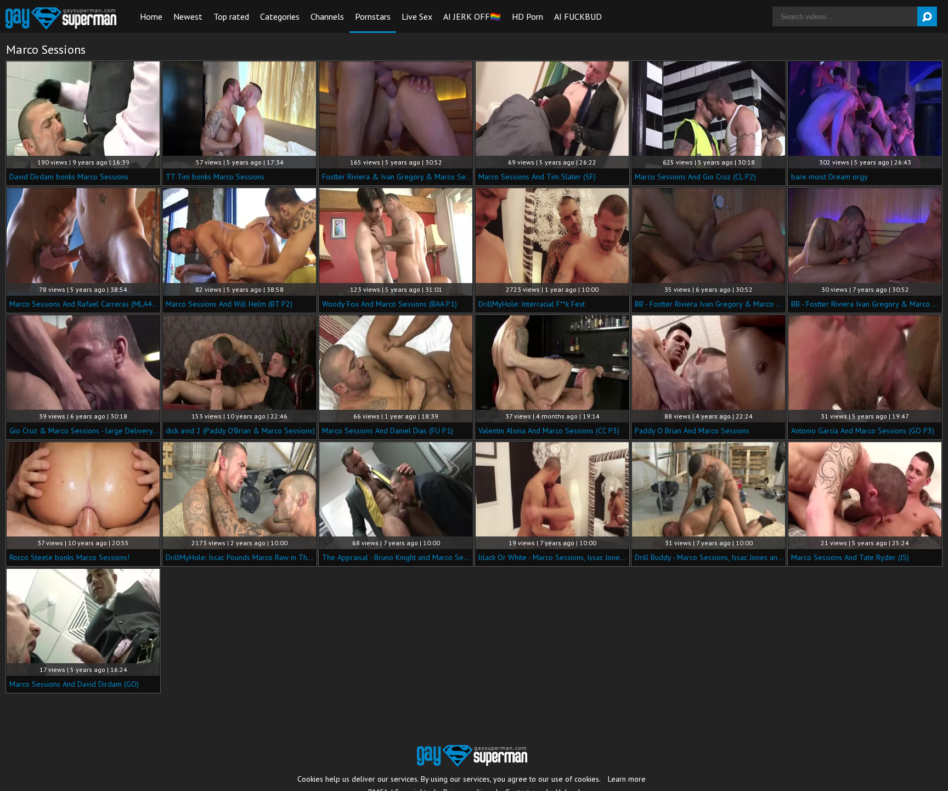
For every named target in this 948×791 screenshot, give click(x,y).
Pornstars (373, 16)
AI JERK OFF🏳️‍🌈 (472, 16)
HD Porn (527, 16)
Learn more (627, 779)
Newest (187, 16)
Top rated (231, 16)
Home (151, 16)
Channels (327, 16)
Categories (280, 16)
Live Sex (417, 16)
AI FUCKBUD (578, 16)
